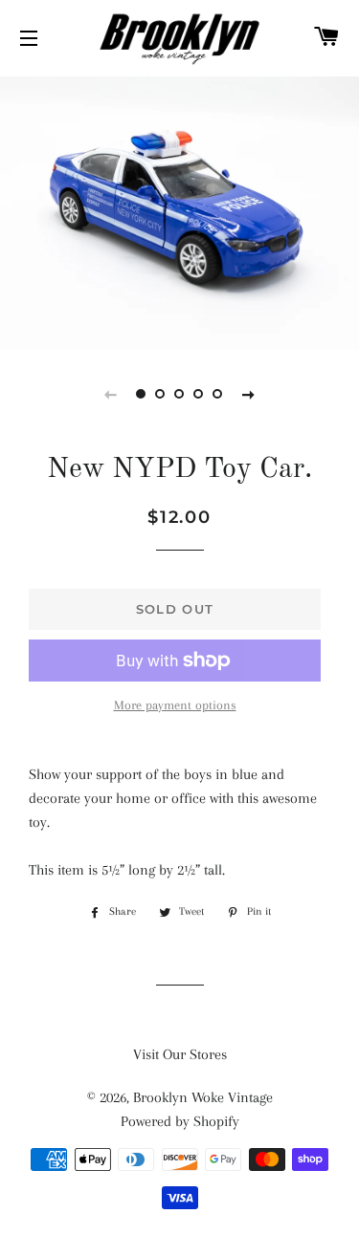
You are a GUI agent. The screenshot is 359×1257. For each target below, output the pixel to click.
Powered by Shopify (180, 1121)
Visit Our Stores (180, 1054)
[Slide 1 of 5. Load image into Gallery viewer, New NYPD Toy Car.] (141, 393)
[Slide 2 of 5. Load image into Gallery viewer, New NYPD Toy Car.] (160, 393)
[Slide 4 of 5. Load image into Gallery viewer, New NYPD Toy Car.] (199, 393)
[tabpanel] (179, 210)
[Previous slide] (111, 394)
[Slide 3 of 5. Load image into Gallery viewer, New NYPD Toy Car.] (180, 393)
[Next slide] (249, 394)
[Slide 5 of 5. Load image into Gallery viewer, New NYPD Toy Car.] (218, 393)
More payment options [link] (175, 705)
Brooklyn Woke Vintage (203, 1097)
